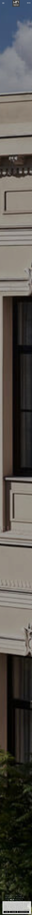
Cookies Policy (26, 909)
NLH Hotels (16, 3)
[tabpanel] (16, 457)
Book (29, 2)
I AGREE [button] (6, 911)
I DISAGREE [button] (13, 911)
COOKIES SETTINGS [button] (23, 911)
